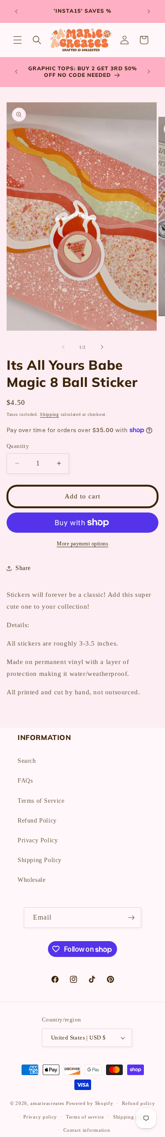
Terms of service (85, 1116)
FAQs (25, 780)
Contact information (86, 1130)
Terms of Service (41, 801)
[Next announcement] (148, 11)
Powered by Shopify (90, 1103)
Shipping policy (131, 1116)
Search (27, 761)
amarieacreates (47, 1103)
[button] (17, 40)
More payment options (82, 544)
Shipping (49, 414)
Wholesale (31, 880)
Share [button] (23, 568)
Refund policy (138, 1103)
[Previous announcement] (16, 11)
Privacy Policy (38, 840)
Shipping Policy (40, 860)
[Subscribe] (131, 917)
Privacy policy (40, 1116)
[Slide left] (63, 347)
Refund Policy (37, 820)
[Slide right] (102, 347)
